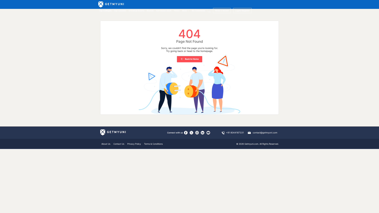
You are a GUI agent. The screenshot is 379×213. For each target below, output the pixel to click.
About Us (105, 144)
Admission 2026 (163, 10)
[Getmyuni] (111, 4)
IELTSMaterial (198, 10)
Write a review (222, 10)
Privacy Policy (134, 144)
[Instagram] (197, 133)
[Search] (209, 11)
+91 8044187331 (235, 132)
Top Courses (120, 10)
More (184, 10)
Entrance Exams (136, 10)
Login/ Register (242, 10)
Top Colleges (105, 10)
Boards (150, 10)
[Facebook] (186, 133)
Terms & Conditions (153, 144)
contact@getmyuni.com (265, 132)
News (176, 10)
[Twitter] (191, 133)
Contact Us (118, 144)
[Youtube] (208, 133)
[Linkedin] (203, 133)
